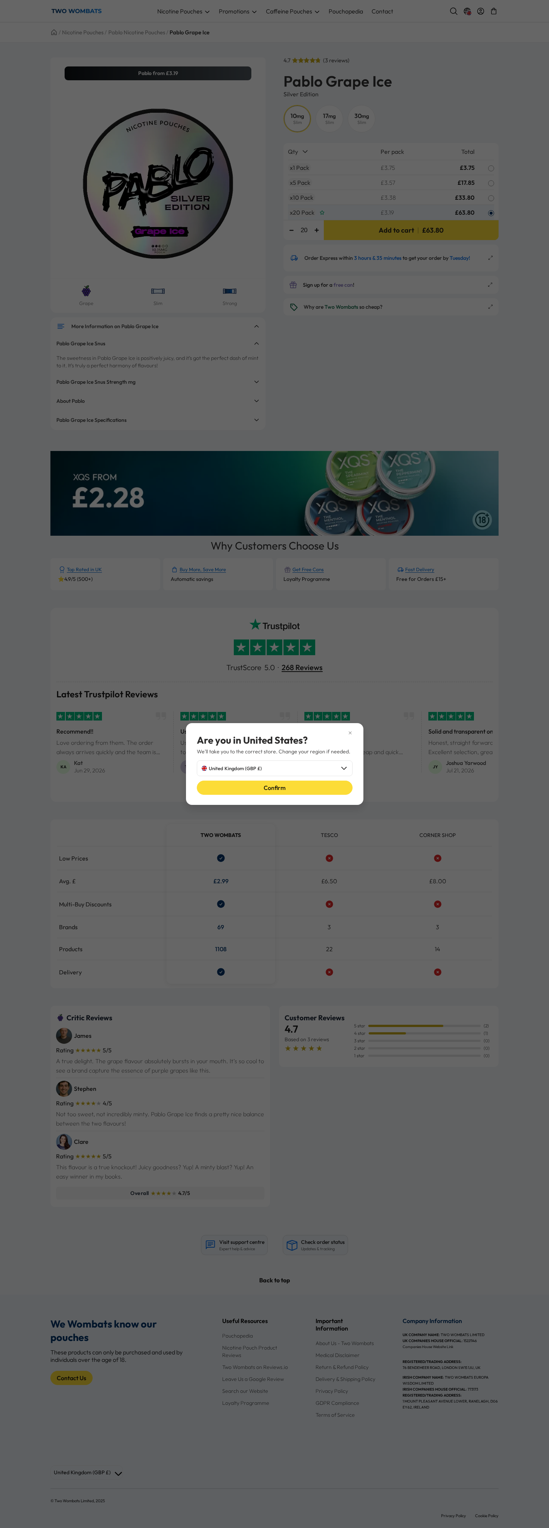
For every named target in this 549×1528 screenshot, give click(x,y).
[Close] (275, 733)
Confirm (275, 787)
